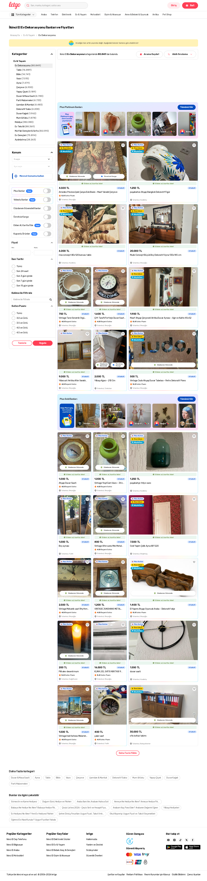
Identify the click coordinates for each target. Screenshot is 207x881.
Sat (192, 5)
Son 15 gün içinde (25, 285)
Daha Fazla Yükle (128, 753)
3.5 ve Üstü (22, 323)
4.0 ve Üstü (22, 327)
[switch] (47, 191)
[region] (128, 124)
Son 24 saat (22, 271)
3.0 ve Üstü (22, 318)
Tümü (19, 266)
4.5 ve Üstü (22, 332)
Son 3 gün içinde (24, 276)
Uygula (42, 343)
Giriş (174, 5)
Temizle (22, 343)
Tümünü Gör (186, 107)
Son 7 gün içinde (24, 281)
